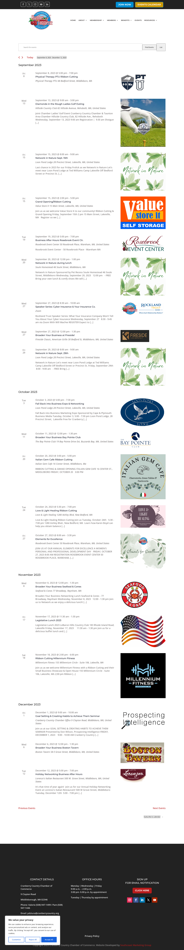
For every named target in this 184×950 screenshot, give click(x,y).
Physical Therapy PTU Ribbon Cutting (56, 76)
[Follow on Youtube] (41, 4)
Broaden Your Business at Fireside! (55, 335)
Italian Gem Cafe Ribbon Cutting (53, 459)
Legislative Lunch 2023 (48, 620)
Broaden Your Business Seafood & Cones (58, 586)
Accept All (49, 939)
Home (73, 20)
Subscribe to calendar (152, 817)
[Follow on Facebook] (23, 4)
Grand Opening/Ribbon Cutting (53, 201)
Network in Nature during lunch (53, 263)
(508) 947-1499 (43, 904)
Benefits (125, 20)
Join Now (124, 4)
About (81, 20)
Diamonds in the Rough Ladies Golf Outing (59, 104)
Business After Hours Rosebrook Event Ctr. (59, 240)
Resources (149, 20)
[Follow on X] (29, 4)
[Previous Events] (19, 57)
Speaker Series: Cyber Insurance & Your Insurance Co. (65, 306)
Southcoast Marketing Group (135, 945)
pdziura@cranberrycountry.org (43, 913)
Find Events (149, 47)
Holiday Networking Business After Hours (58, 774)
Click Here (142, 890)
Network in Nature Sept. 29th (51, 353)
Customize (16, 939)
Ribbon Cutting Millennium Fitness (55, 658)
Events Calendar (149, 4)
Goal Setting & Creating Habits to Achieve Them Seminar (67, 716)
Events (138, 20)
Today (30, 57)
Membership (96, 20)
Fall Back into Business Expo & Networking (59, 403)
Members (111, 20)
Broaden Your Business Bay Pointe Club (58, 437)
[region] (32, 930)
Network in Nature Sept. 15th (51, 158)
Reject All (33, 939)
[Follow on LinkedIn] (47, 4)
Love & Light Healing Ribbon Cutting (56, 510)
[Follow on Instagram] (35, 4)
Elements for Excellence (49, 539)
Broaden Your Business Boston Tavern (57, 747)
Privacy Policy (92, 936)
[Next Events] (22, 57)
